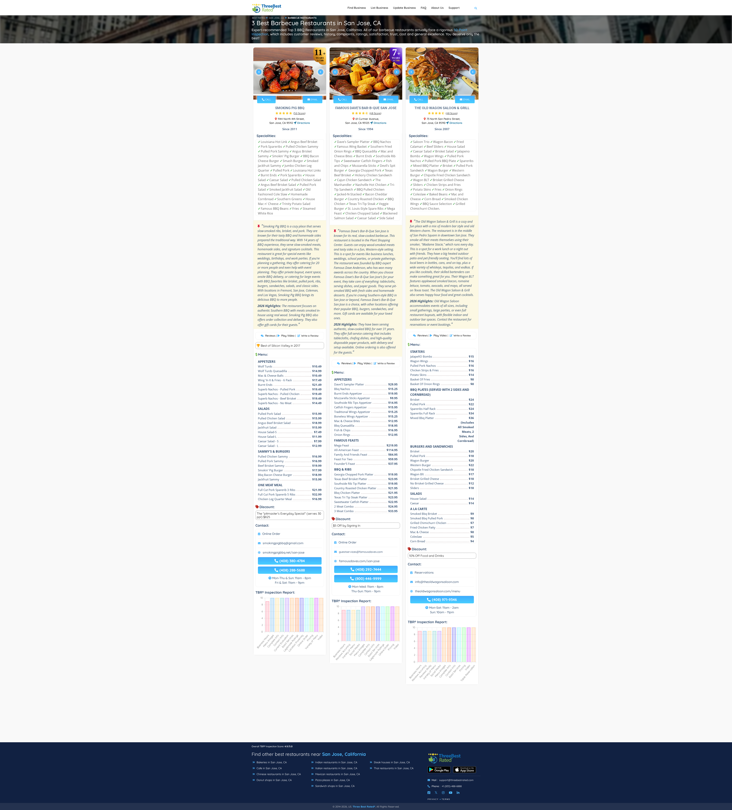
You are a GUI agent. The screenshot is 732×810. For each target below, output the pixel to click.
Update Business (404, 8)
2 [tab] (286, 90)
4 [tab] (292, 90)
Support (454, 8)
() (299, 113)
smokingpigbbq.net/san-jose (283, 552)
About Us (437, 8)
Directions (303, 123)
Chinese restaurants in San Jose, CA (278, 774)
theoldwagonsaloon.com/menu (437, 591)
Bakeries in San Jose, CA (271, 762)
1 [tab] (283, 90)
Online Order (271, 534)
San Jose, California (344, 754)
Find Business (357, 8)
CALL (267, 99)
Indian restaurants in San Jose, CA (336, 762)
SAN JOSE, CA (276, 17)
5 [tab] (295, 90)
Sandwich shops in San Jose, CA (335, 786)
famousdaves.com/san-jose (359, 561)
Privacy (433, 799)
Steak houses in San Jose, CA (391, 762)
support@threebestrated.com (456, 780)
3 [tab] (289, 90)
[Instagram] (443, 792)
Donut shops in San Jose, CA (274, 780)
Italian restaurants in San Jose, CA (336, 768)
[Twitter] (436, 792)
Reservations (424, 572)
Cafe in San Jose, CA (269, 768)
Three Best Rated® (364, 806)
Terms (446, 799)
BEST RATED (258, 17)
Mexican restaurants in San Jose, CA (337, 774)
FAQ (423, 8)
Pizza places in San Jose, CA (332, 780)
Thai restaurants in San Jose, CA (393, 768)
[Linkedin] (458, 792)
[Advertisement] (366, 715)
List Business (379, 8)
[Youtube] (450, 792)
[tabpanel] (289, 74)
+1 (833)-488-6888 (452, 786)
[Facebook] (429, 792)
